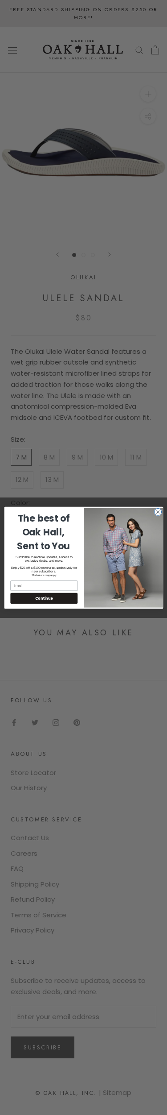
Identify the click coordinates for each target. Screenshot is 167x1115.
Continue (44, 598)
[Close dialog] (157, 511)
